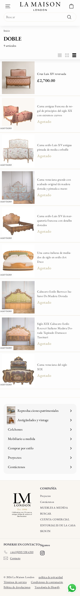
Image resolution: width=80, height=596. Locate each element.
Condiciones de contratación (47, 582)
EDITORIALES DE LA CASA (58, 525)
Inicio (7, 30)
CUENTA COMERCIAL (55, 519)
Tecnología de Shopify (47, 587)
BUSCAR (45, 513)
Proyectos (45, 496)
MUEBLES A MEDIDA (54, 507)
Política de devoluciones (17, 587)
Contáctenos (47, 502)
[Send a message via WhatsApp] (72, 588)
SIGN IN (45, 531)
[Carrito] (71, 6)
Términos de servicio (15, 582)
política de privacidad (51, 577)
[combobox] (40, 17)
